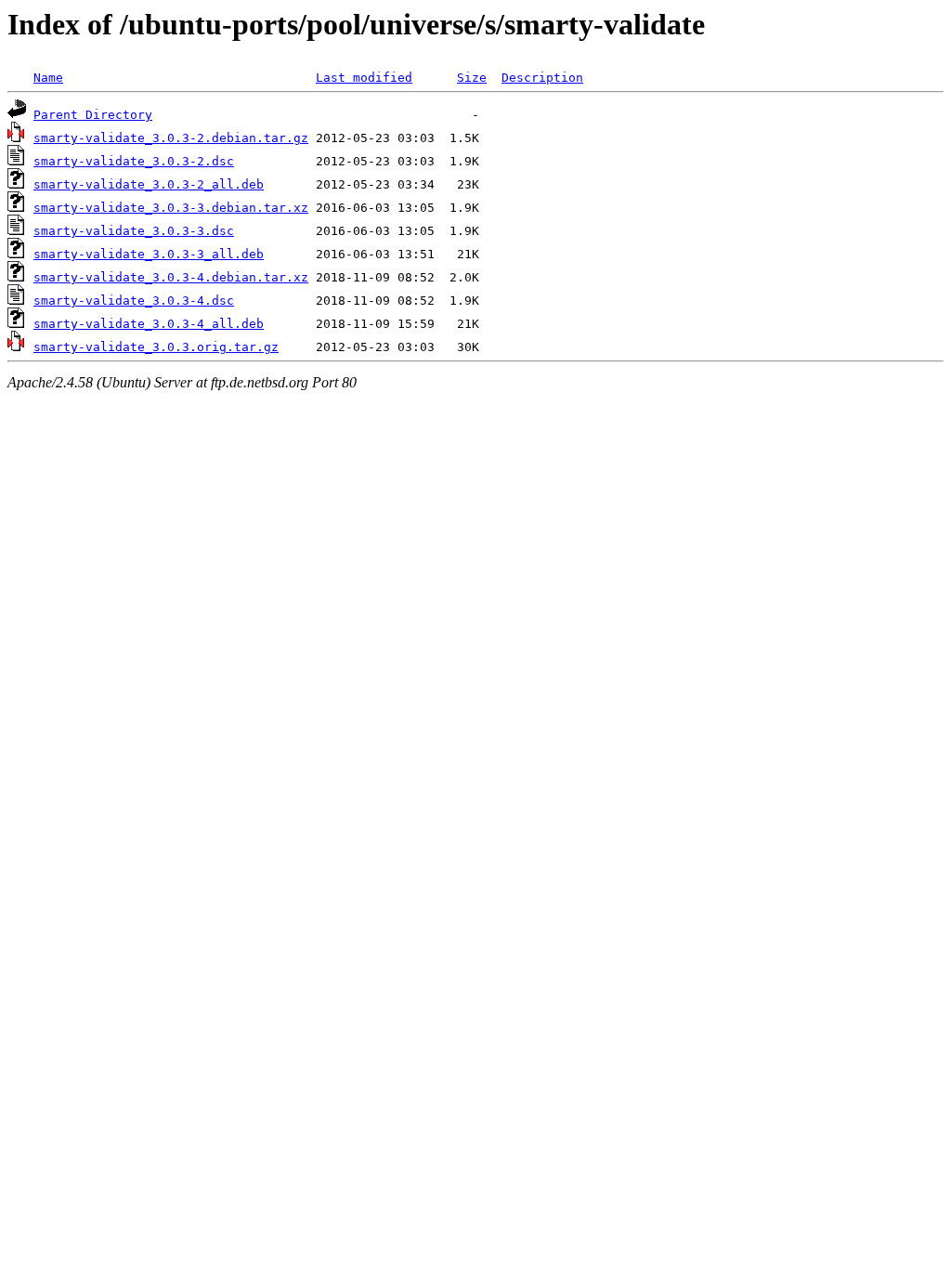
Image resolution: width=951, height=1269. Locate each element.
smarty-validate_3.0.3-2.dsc (133, 161)
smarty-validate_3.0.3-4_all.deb (148, 324)
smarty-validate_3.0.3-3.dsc (133, 231)
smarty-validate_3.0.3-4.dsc (133, 300)
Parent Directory (92, 115)
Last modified (364, 78)
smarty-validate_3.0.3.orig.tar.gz (156, 347)
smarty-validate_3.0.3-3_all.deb (148, 254)
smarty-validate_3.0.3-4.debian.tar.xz (170, 277)
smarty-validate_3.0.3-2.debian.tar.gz (170, 138)
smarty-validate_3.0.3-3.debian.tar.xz (170, 208)
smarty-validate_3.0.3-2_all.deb (148, 184)
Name (48, 78)
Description (542, 78)
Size (472, 78)
